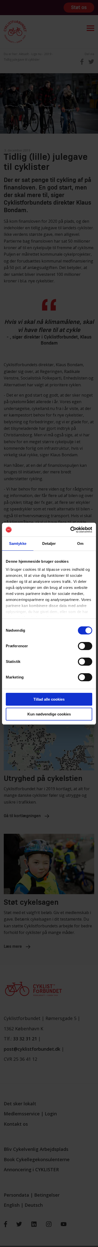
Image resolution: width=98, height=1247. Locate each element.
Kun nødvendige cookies (49, 714)
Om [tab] (80, 543)
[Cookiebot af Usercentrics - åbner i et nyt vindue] (70, 529)
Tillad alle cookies (49, 699)
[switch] (85, 646)
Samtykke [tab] (17, 543)
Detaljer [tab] (49, 543)
